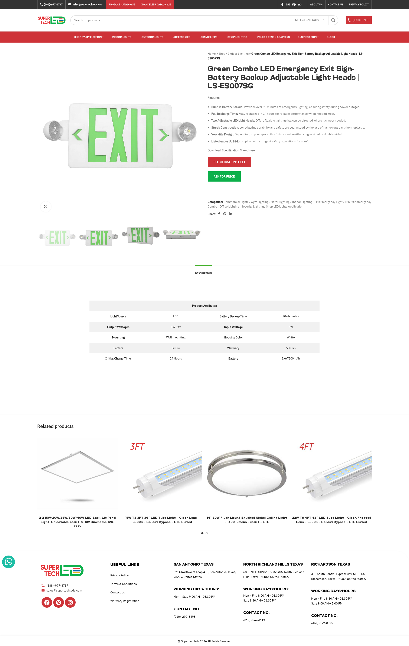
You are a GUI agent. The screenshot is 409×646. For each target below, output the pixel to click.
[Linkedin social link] (230, 214)
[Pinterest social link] (294, 4)
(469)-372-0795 (322, 623)
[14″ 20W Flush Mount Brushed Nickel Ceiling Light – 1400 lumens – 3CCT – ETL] (247, 474)
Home (212, 54)
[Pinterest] (58, 602)
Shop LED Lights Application (284, 206)
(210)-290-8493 (184, 617)
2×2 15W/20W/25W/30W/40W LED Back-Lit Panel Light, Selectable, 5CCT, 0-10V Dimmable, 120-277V (77, 522)
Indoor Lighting (238, 54)
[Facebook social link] (282, 4)
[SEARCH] (333, 20)
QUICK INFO (361, 20)
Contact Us (117, 592)
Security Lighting (252, 206)
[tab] (203, 271)
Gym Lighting (259, 202)
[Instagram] (70, 602)
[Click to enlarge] (45, 206)
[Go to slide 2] (207, 533)
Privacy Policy (119, 575)
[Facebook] (47, 602)
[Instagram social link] (288, 4)
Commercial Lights (236, 202)
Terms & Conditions (123, 584)
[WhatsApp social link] (300, 4)
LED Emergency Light (329, 202)
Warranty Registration (124, 601)
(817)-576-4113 (254, 620)
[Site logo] (51, 20)
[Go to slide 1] (202, 533)
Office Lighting (229, 206)
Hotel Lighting (280, 202)
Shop (222, 54)
